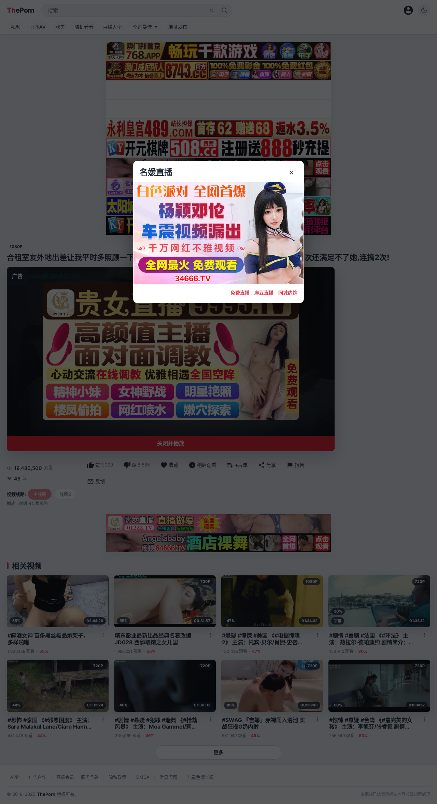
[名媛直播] (218, 402)
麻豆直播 (263, 293)
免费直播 (240, 293)
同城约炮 (287, 293)
